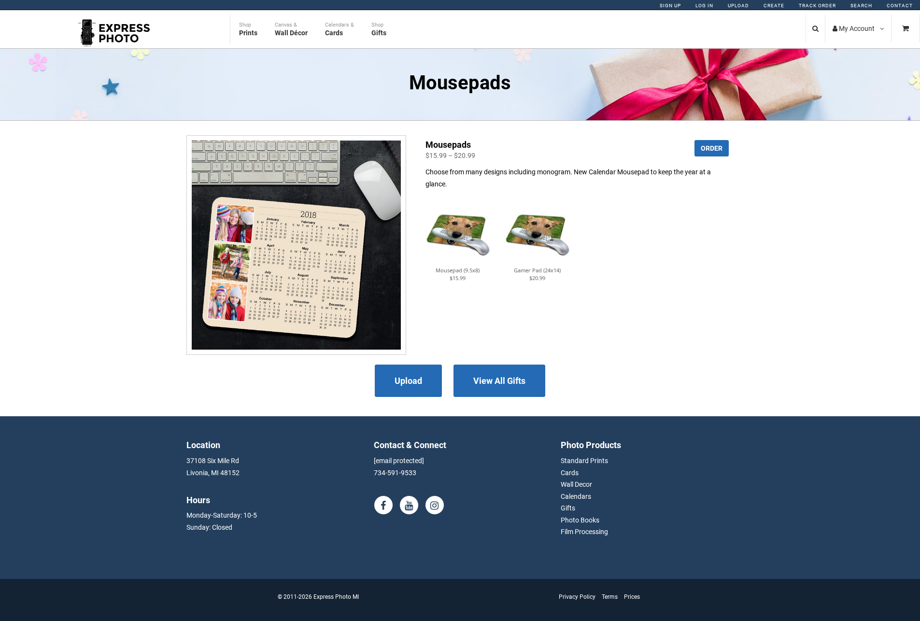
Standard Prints (584, 461)
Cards (570, 473)
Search (861, 5)
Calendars (576, 496)
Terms (610, 596)
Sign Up (670, 5)
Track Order (817, 5)
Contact (900, 5)
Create (774, 5)
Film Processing (584, 532)
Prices (632, 596)
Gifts (568, 508)
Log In (704, 5)
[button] (458, 234)
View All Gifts (499, 381)
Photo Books (580, 520)
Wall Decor (576, 484)
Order (711, 148)
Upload (738, 5)
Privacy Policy (577, 596)
